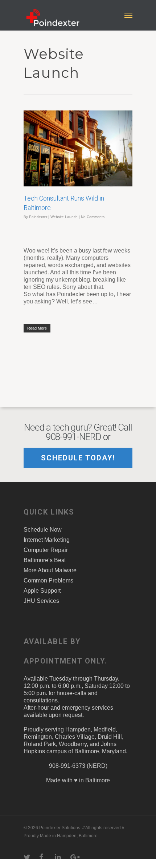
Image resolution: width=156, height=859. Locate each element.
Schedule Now (43, 530)
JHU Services (41, 601)
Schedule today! (78, 457)
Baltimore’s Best (45, 560)
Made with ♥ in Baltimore (78, 780)
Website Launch (64, 217)
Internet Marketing (47, 540)
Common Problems (48, 580)
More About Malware (50, 570)
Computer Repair (46, 550)
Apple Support (42, 591)
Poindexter (38, 217)
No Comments (92, 217)
